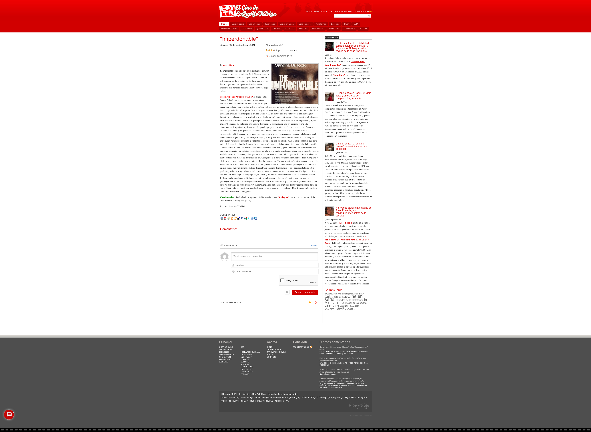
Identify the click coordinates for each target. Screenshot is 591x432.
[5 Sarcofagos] (276, 50)
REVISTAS (245, 364)
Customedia (367, 415)
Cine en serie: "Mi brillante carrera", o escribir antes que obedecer (351, 146)
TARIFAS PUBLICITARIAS (276, 352)
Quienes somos (319, 11)
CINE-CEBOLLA (247, 372)
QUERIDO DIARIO (226, 347)
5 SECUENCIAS (247, 367)
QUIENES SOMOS (274, 349)
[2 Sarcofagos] (269, 50)
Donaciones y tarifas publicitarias (340, 11)
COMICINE (245, 362)
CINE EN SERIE (225, 357)
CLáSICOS (245, 359)
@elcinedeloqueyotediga (233, 401)
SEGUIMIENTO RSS (301, 347)
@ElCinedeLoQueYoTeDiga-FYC (273, 401)
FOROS (270, 354)
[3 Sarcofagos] (271, 50)
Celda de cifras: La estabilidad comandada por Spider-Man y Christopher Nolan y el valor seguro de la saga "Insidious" (352, 47)
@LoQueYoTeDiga (307, 397)
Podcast (348, 308)
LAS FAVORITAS (225, 349)
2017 (331, 294)
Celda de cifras (336, 297)
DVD (242, 349)
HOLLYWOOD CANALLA (250, 352)
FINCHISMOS (246, 369)
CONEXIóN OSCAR (226, 354)
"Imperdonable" (239, 39)
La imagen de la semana (354, 303)
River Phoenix (345, 223)
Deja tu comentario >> (281, 56)
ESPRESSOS (224, 352)
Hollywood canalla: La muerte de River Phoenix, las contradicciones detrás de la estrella (354, 211)
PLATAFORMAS (225, 359)
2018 (335, 294)
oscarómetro (333, 308)
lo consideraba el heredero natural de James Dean (347, 239)
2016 (327, 294)
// (363, 11)
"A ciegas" (283, 197)
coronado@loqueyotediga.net (242, 397)
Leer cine (332, 305)
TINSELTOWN (246, 354)
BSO (361, 293)
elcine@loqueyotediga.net (272, 397)
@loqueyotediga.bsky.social (341, 397)
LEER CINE (223, 362)
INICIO (269, 347)
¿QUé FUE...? (246, 357)
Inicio (308, 11)
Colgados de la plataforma (349, 300)
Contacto (359, 11)
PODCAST (245, 374)
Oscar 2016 (345, 306)
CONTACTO (271, 357)
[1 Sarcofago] (266, 50)
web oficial (228, 65)
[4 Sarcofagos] (274, 50)
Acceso (314, 245)
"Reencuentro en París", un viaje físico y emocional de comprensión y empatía (353, 96)
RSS (367, 11)
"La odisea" (339, 75)
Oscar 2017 (354, 306)
